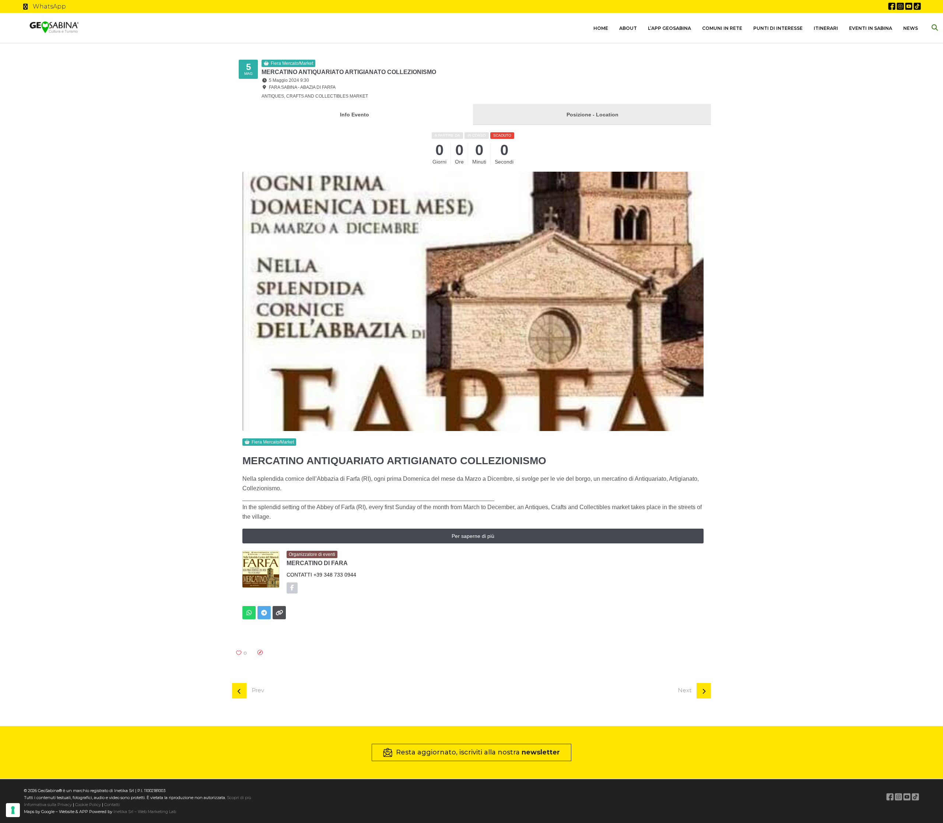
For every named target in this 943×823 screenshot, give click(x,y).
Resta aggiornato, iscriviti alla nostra (478, 752)
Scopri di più (239, 797)
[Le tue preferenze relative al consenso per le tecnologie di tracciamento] (13, 810)
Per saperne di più (473, 536)
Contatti (111, 804)
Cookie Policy (88, 804)
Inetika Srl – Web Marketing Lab (144, 811)
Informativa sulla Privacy (48, 804)
